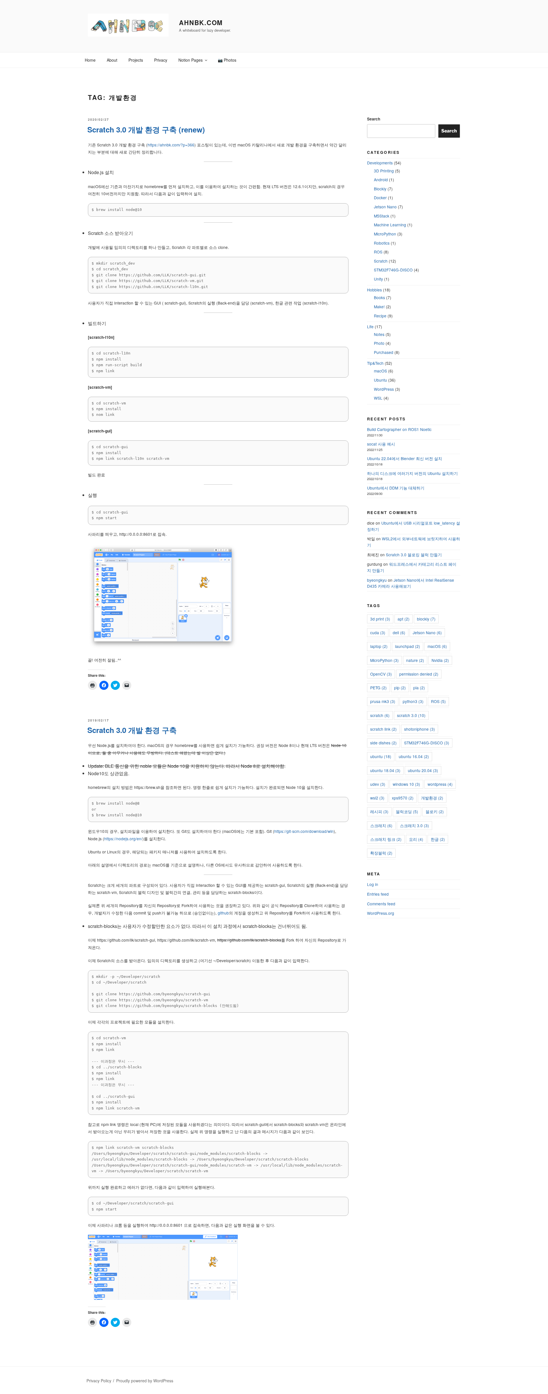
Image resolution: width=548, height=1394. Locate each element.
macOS (380, 371)
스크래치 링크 (386, 839)
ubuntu (380, 756)
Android (381, 179)
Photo (379, 343)
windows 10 (406, 784)
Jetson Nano (385, 206)
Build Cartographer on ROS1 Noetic (399, 429)
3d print (380, 619)
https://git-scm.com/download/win (304, 831)
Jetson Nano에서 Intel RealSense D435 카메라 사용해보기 (410, 583)
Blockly (380, 189)
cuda (377, 632)
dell (399, 632)
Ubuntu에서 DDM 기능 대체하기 (395, 488)
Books (379, 297)
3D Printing (384, 171)
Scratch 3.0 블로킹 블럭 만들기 (414, 554)
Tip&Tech (375, 363)
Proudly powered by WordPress (144, 1380)
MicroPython (385, 234)
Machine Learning (390, 224)
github (223, 913)
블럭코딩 (407, 811)
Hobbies (374, 290)
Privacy (160, 60)
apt (404, 619)
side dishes (383, 743)
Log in (372, 884)
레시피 (379, 811)
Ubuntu (380, 380)
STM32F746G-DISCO (393, 270)
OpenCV (381, 674)
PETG (378, 687)
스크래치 (381, 825)
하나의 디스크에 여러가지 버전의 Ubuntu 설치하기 (412, 473)
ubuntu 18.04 (385, 770)
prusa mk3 (382, 701)
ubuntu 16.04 (414, 756)
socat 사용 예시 (381, 444)
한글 (438, 839)
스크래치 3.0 (414, 825)
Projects (135, 60)
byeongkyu (377, 580)
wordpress (440, 784)
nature (415, 660)
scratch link (383, 729)
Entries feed (378, 894)
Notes (379, 334)
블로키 (435, 811)
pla (419, 687)
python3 (413, 701)
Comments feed (381, 903)
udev (377, 784)
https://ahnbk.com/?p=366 (171, 145)
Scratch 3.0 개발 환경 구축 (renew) (146, 129)
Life (370, 326)
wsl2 (377, 798)
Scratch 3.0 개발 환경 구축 (132, 730)
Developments (380, 163)
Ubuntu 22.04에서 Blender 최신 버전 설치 (404, 458)
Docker (380, 197)
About (112, 60)
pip (400, 687)
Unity (378, 279)
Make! (379, 306)
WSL (378, 398)
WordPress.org (380, 913)
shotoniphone (419, 729)
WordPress (384, 389)
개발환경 (432, 798)
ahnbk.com (201, 22)
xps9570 (403, 798)
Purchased (383, 352)
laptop (379, 646)
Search (373, 119)
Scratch (381, 261)
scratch (380, 715)
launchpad (407, 646)
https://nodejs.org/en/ (123, 838)
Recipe (380, 316)
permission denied (418, 674)
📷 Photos (227, 60)
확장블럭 (381, 853)
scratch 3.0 (411, 715)
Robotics (382, 243)
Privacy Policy (98, 1380)
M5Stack (381, 216)
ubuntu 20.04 (423, 770)
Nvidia (440, 660)
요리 (416, 839)
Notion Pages (190, 60)
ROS (378, 252)
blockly (426, 619)
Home (90, 60)
